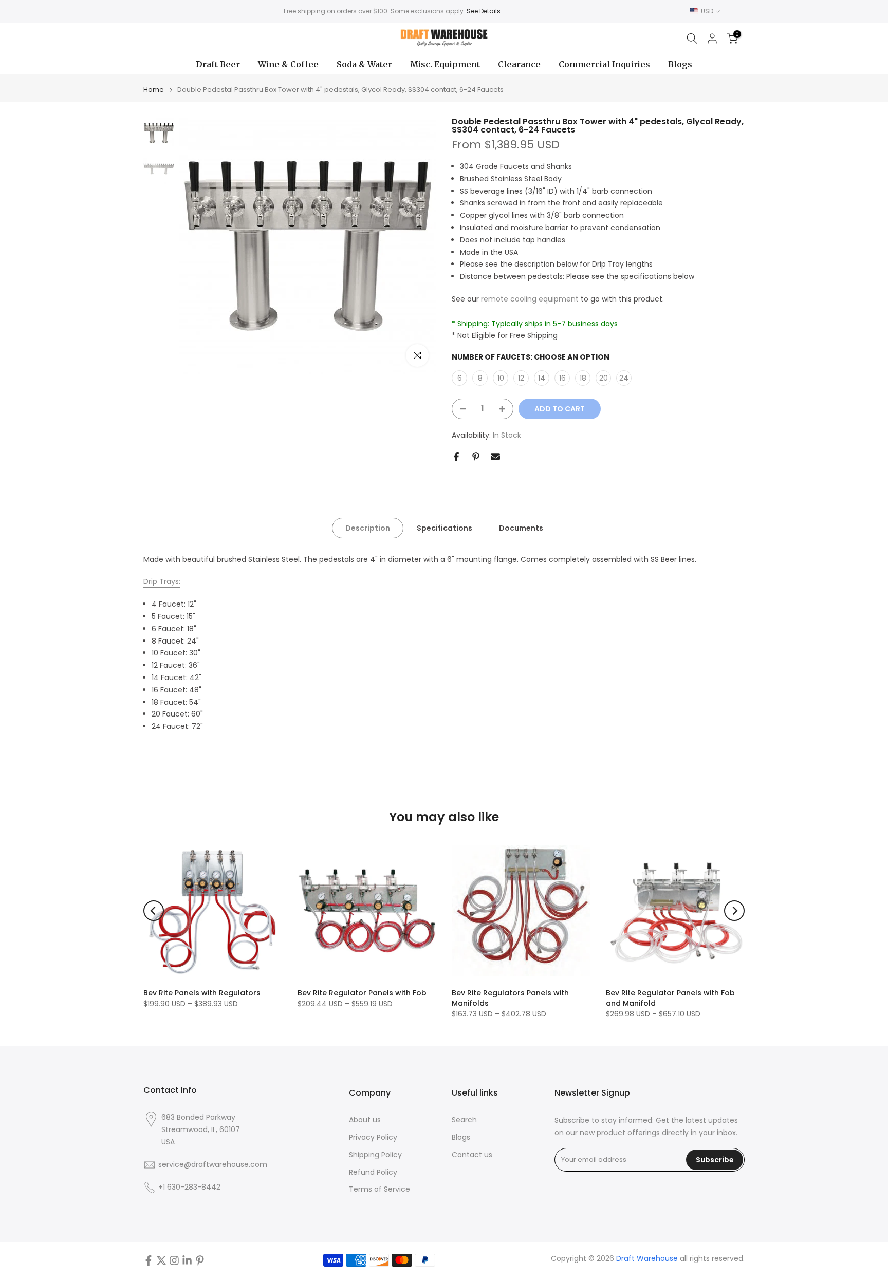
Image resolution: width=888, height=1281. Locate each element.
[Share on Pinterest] (475, 456)
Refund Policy (373, 1172)
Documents (521, 527)
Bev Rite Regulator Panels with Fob (362, 993)
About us (365, 1120)
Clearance (519, 64)
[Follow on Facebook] (148, 1260)
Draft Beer (218, 64)
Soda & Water (364, 64)
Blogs (680, 64)
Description (367, 527)
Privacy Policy (373, 1137)
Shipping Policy (375, 1155)
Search (464, 1120)
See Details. (484, 11)
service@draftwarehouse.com (212, 1165)
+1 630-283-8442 (189, 1187)
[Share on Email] (495, 456)
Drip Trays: (161, 581)
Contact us (472, 1155)
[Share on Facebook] (456, 456)
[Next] (734, 910)
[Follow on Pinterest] (200, 1260)
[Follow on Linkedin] (187, 1260)
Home (153, 89)
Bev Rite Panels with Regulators (202, 993)
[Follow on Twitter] (161, 1260)
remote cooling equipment (530, 299)
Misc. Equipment (445, 64)
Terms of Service (379, 1189)
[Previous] (153, 910)
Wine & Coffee (288, 64)
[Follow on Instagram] (174, 1260)
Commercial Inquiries (604, 64)
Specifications (444, 527)
